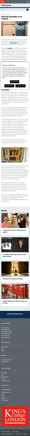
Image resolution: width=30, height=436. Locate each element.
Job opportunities (5, 380)
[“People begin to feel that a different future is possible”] (15, 220)
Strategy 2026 (13, 43)
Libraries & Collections (6, 359)
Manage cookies (14, 81)
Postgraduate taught (6, 329)
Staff (2, 348)
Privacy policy (15, 431)
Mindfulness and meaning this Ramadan (13, 279)
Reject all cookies (9, 85)
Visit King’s (3, 378)
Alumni (2, 350)
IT (1, 363)
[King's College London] (15, 415)
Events (2, 374)
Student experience (5, 337)
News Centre (4, 372)
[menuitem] (15, 328)
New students (4, 346)
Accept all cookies (20, 85)
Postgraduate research (6, 331)
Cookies (25, 433)
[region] (15, 75)
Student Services (6, 5)
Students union (4, 376)
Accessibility (18, 433)
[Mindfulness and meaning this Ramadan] (15, 269)
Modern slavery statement (7, 433)
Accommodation (5, 361)
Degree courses (5, 327)
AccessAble (9, 48)
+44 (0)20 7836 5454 (6, 389)
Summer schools (5, 335)
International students (6, 333)
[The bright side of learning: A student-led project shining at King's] (15, 244)
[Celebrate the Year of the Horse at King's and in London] (15, 291)
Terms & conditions (5, 431)
